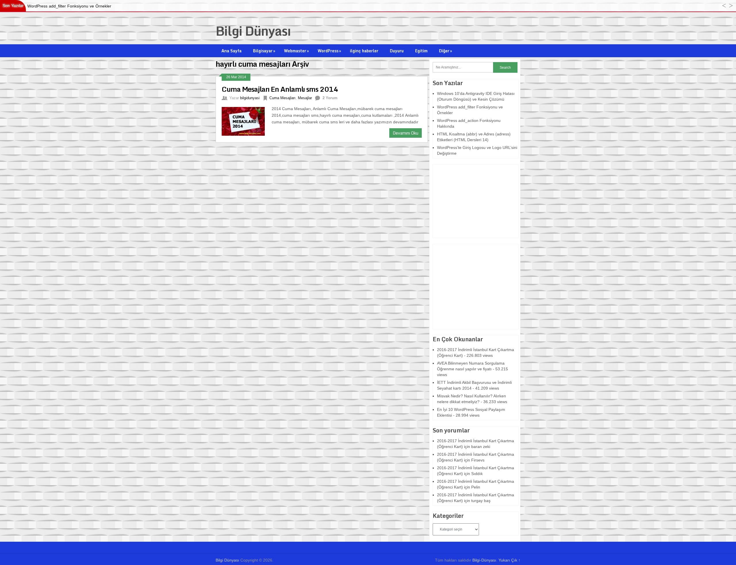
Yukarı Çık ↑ (509, 560)
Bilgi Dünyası (253, 30)
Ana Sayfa (231, 50)
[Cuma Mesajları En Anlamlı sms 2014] (247, 121)
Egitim (421, 50)
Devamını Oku (405, 133)
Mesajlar (305, 98)
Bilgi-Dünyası (484, 560)
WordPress (329, 50)
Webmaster (296, 50)
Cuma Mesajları (282, 98)
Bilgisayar (264, 50)
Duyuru (397, 50)
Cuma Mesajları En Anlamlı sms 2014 (280, 89)
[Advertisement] (469, 200)
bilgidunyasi (250, 98)
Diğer (445, 50)
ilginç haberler (364, 50)
